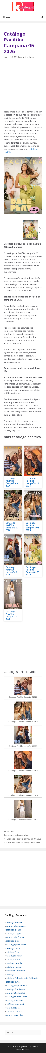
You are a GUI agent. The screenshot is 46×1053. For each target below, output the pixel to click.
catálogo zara (13, 1007)
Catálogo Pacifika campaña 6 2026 (11, 571)
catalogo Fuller (13, 959)
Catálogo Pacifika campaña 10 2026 (32, 482)
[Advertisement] (23, 86)
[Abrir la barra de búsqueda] (42, 17)
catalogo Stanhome (15, 989)
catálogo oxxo (13, 940)
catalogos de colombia (18, 835)
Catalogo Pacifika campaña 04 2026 (32, 526)
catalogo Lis (12, 974)
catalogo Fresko (14, 955)
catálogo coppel (13, 933)
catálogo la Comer (15, 937)
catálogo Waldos (14, 1000)
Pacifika (10, 831)
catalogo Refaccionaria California (22, 978)
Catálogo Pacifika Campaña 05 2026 (32, 571)
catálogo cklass (13, 929)
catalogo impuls (14, 963)
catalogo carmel (14, 1011)
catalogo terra (13, 981)
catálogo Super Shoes (16, 996)
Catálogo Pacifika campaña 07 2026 (12, 615)
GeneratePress (23, 1049)
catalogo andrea (14, 922)
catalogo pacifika (14, 1015)
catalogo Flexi (12, 952)
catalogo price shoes (16, 944)
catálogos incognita (15, 970)
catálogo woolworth (15, 1004)
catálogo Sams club (15, 992)
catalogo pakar (13, 948)
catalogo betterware (16, 926)
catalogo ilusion (13, 966)
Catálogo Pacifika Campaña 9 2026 (12, 482)
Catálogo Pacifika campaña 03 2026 (12, 526)
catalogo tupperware (16, 985)
